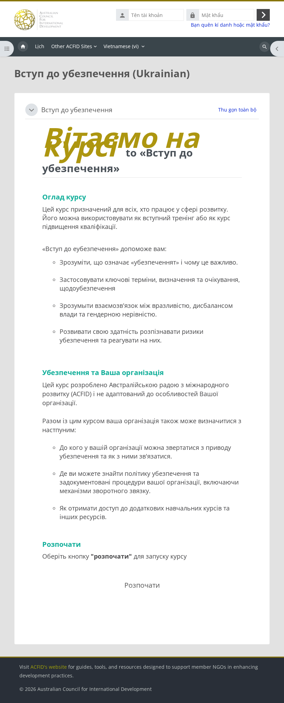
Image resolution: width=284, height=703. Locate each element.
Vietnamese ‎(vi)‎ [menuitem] (121, 46)
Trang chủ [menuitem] (23, 46)
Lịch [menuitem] (39, 46)
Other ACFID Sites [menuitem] (71, 46)
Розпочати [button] (142, 585)
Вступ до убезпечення (77, 110)
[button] (31, 110)
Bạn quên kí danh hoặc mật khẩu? (230, 25)
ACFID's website (48, 667)
